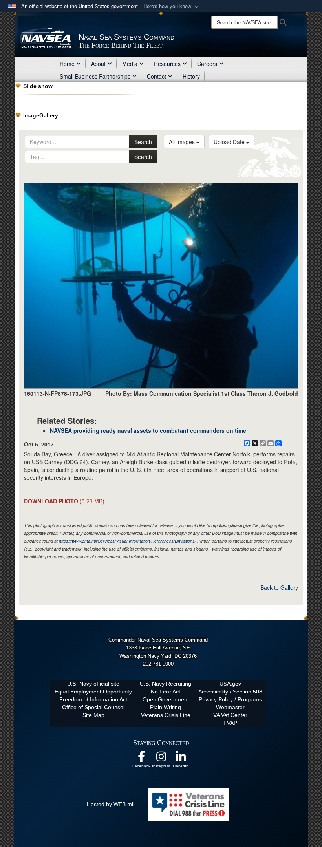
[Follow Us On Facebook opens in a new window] (141, 759)
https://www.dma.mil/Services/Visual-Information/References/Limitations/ (127, 541)
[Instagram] (161, 759)
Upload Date (230, 142)
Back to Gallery (279, 587)
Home (67, 64)
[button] (171, 6)
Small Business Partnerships (95, 76)
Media (129, 64)
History (191, 76)
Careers (207, 64)
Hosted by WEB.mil (110, 804)
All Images (182, 142)
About (98, 64)
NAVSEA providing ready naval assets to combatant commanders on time (148, 430)
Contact (156, 76)
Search (143, 142)
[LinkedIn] (180, 759)
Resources (167, 64)
